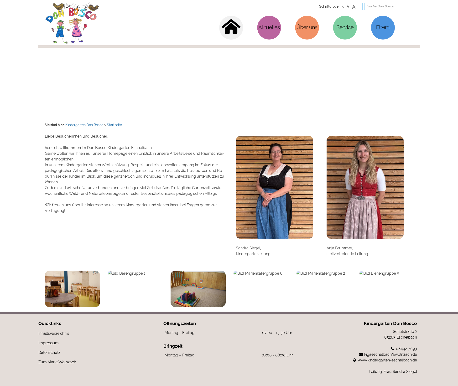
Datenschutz (49, 352)
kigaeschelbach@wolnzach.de (390, 354)
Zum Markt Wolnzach (57, 362)
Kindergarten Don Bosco (390, 323)
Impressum (48, 343)
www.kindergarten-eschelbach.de (387, 360)
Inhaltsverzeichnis (53, 333)
